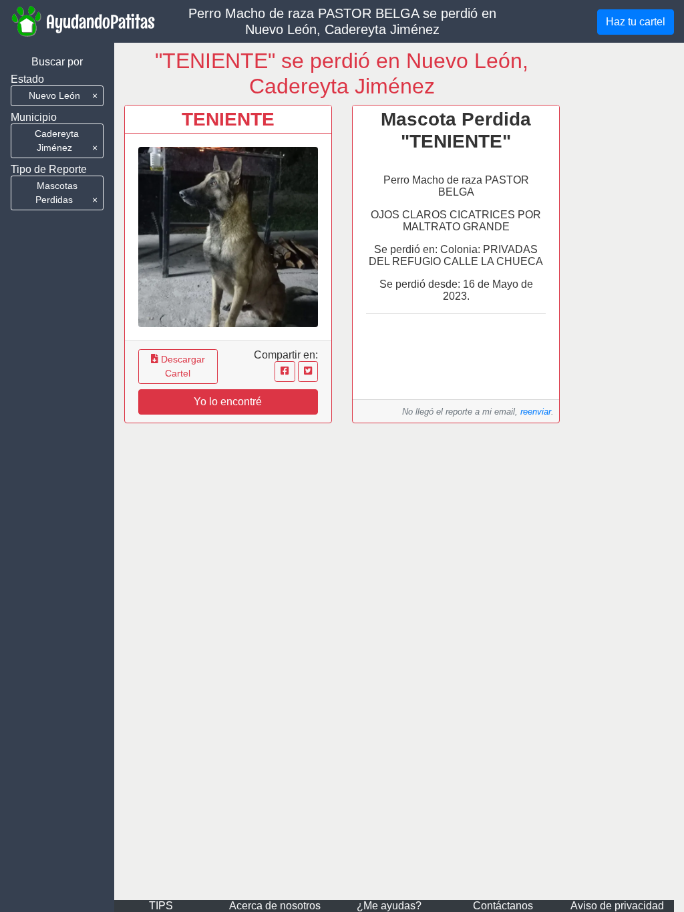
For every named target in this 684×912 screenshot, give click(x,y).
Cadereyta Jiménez (66, 140)
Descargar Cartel (181, 366)
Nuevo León (63, 95)
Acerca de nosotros (275, 905)
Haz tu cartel (635, 21)
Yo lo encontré (228, 401)
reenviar (535, 412)
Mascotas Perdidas (66, 192)
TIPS (161, 905)
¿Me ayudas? (389, 905)
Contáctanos (503, 905)
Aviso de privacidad (617, 905)
